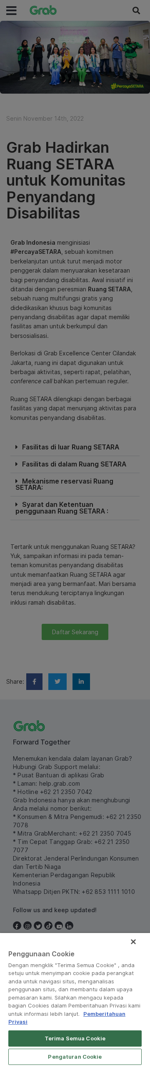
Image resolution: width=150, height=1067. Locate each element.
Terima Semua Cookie (75, 1038)
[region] (75, 1000)
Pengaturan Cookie (75, 1056)
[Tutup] (133, 941)
